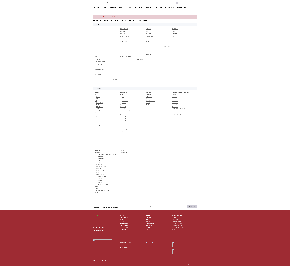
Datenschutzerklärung (116, 206)
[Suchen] (177, 3)
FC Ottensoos (99, 164)
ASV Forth (98, 160)
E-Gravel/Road (99, 102)
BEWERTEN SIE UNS (124, 36)
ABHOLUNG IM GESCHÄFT (100, 69)
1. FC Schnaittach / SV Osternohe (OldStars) (106, 154)
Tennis (96, 186)
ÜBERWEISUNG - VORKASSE (101, 67)
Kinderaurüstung (124, 114)
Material (96, 192)
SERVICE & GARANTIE (125, 39)
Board (123, 108)
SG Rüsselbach (99, 180)
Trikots (96, 188)
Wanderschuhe (175, 104)
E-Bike (96, 100)
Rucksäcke (174, 94)
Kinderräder (97, 113)
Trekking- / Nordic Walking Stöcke (179, 108)
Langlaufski (124, 133)
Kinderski (124, 117)
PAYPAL (96, 56)
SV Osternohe (99, 182)
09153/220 (124, 250)
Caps (173, 110)
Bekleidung (97, 125)
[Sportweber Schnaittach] (100, 3)
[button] (185, 3)
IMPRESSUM (167, 49)
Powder (123, 102)
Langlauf (122, 131)
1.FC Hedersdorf (100, 156)
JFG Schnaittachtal (100, 172)
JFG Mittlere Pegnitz (100, 170)
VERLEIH (186, 7)
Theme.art (179, 264)
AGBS (147, 44)
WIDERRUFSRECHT (124, 44)
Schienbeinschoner (150, 98)
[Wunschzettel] (188, 3)
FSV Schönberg (99, 168)
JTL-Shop (191, 264)
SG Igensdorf (99, 178)
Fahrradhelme (98, 110)
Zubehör (97, 119)
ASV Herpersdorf (100, 162)
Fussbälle (148, 102)
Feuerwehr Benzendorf (101, 166)
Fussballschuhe (149, 94)
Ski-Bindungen (123, 143)
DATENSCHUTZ (166, 46)
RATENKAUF (97, 59)
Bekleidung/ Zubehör (176, 114)
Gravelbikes (97, 108)
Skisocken (122, 145)
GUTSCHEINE (124, 152)
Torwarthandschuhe (150, 100)
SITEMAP (148, 51)
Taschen (96, 121)
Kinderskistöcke (125, 121)
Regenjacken (175, 117)
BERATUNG (122, 33)
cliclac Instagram (140, 59)
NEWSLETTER (149, 39)
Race (123, 98)
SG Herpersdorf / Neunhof (102, 176)
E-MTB (97, 104)
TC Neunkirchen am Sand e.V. (102, 184)
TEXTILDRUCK (171, 7)
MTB (96, 94)
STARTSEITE (96, 7)
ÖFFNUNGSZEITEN (150, 36)
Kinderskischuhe (125, 119)
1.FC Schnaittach (100, 158)
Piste (123, 96)
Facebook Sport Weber (125, 56)
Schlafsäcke (174, 96)
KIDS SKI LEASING (124, 28)
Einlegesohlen (175, 106)
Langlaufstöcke (125, 137)
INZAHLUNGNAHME (99, 77)
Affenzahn (98, 114)
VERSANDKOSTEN (124, 41)
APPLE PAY (97, 72)
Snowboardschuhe (126, 110)
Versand (110, 260)
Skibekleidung (123, 129)
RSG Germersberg (100, 174)
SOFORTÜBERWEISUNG (100, 64)
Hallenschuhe (149, 96)
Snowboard (123, 106)
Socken (173, 113)
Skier (121, 94)
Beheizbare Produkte (125, 139)
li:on (97, 117)
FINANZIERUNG (114, 82)
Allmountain (124, 100)
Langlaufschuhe (125, 135)
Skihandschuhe (123, 141)
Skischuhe (122, 104)
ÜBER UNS (148, 28)
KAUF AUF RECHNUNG (100, 61)
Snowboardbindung (126, 113)
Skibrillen (122, 127)
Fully (97, 98)
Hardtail (98, 96)
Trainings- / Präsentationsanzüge (102, 190)
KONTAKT (122, 31)
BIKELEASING (115, 79)
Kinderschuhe (175, 102)
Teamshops (97, 152)
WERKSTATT (179, 7)
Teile (96, 123)
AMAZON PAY (98, 74)
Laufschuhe (174, 98)
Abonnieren (192, 206)
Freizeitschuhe (175, 100)
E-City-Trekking (99, 106)
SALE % (122, 150)
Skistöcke (122, 125)
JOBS (147, 31)
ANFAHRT (148, 33)
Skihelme (122, 123)
